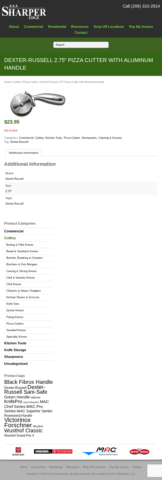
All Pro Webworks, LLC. (122, 473)
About (14, 26)
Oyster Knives (15, 310)
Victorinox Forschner (18, 422)
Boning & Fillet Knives (20, 244)
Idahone (35, 397)
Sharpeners (13, 357)
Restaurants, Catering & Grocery (102, 137)
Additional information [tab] (23, 152)
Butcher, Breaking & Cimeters (24, 257)
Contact (81, 32)
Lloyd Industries (31, 402)
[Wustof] (18, 454)
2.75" (8, 191)
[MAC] (101, 454)
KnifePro (13, 401)
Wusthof (38, 426)
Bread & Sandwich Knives (22, 251)
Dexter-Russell (19, 141)
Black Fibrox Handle (28, 382)
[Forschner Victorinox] (53, 454)
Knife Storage (15, 350)
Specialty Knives (16, 336)
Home (7, 82)
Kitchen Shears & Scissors (22, 297)
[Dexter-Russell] (139, 454)
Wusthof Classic (23, 430)
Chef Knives (13, 284)
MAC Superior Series (34, 411)
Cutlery (17, 82)
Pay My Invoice (141, 26)
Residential (57, 26)
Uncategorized (16, 363)
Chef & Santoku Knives (20, 277)
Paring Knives (14, 317)
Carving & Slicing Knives (21, 271)
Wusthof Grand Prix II (19, 435)
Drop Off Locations (109, 26)
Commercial (33, 26)
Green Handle (17, 397)
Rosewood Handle (18, 415)
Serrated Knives (16, 330)
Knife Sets (12, 303)
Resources (80, 26)
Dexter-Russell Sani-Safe (25, 389)
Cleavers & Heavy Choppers (23, 290)
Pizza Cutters (30, 82)
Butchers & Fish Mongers (22, 264)
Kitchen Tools (53, 137)
